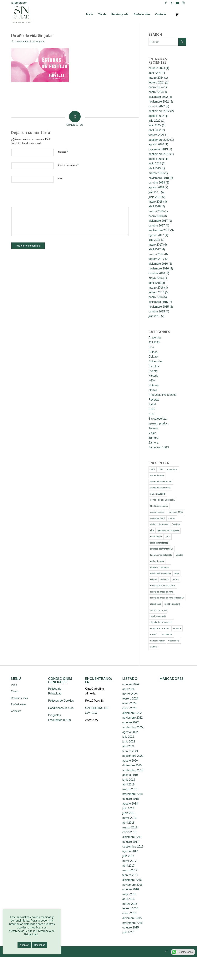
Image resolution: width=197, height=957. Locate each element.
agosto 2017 (156, 235)
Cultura (153, 352)
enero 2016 (156, 297)
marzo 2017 (156, 254)
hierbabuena (156, 536)
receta (176, 579)
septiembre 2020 (159, 139)
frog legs (176, 524)
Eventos (154, 366)
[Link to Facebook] (166, 3)
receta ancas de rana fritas (162, 585)
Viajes (152, 432)
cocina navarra (157, 512)
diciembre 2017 (158, 220)
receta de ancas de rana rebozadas (167, 598)
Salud (152, 404)
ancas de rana (157, 475)
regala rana (155, 604)
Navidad (179, 555)
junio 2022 (155, 125)
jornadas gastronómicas (161, 549)
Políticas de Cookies (61, 700)
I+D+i (152, 380)
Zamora (153, 437)
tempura (177, 628)
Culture (153, 356)
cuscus (172, 518)
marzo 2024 (156, 77)
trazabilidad (167, 634)
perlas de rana (157, 561)
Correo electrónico (68, 165)
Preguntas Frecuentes (162, 394)
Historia (153, 375)
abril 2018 (155, 206)
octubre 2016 (157, 273)
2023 (152, 469)
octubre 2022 (157, 106)
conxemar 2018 (175, 512)
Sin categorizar (158, 418)
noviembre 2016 (159, 268)
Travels (153, 428)
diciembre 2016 (158, 263)
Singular (40, 41)
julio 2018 (154, 192)
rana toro (164, 579)
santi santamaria (158, 616)
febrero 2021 (156, 134)
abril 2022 (155, 130)
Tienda (14, 691)
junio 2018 (155, 197)
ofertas (153, 390)
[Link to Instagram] (183, 3)
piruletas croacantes (159, 567)
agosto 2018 (156, 187)
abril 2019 (155, 168)
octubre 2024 (157, 68)
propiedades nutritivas (160, 573)
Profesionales (18, 704)
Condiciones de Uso (60, 708)
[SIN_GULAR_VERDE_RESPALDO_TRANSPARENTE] (21, 14)
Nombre (63, 151)
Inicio (14, 684)
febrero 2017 (156, 258)
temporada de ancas (159, 628)
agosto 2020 (156, 144)
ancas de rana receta (160, 487)
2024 (161, 469)
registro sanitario (172, 604)
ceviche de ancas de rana (162, 500)
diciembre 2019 (158, 149)
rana (176, 573)
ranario (153, 579)
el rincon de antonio (159, 524)
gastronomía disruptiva (168, 530)
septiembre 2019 (159, 154)
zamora (153, 647)
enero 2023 (156, 91)
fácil (152, 530)
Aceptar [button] (24, 945)
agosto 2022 (156, 115)
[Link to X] (171, 3)
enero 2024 (156, 87)
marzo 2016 (156, 287)
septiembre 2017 (159, 230)
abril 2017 (155, 249)
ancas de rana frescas (160, 481)
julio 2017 (154, 239)
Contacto (16, 711)
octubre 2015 (157, 311)
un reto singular (157, 641)
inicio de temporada (159, 543)
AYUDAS (154, 342)
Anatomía (155, 337)
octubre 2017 (157, 225)
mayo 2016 (156, 277)
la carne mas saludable (161, 555)
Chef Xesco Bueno (159, 506)
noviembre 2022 (159, 101)
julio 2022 (154, 120)
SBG (152, 409)
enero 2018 (156, 216)
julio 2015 (154, 316)
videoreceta (173, 641)
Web (60, 178)
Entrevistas (156, 361)
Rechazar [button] (39, 945)
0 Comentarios (21, 41)
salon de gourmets (159, 610)
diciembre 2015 (158, 301)
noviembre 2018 (159, 177)
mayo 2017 (156, 244)
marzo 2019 (156, 173)
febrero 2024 (156, 82)
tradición (154, 634)
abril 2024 (155, 72)
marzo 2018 (156, 211)
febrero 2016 (156, 292)
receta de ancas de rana (161, 592)
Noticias (154, 385)
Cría (151, 347)
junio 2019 (155, 163)
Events (153, 371)
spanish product (159, 423)
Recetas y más (19, 698)
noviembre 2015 (159, 306)
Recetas (154, 399)
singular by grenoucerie (161, 622)
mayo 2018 (156, 201)
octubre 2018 (157, 182)
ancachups (172, 469)
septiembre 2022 (159, 111)
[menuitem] (89, 14)
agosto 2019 (156, 158)
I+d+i (167, 536)
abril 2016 (155, 282)
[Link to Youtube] (177, 3)
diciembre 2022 (158, 96)
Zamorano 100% (159, 447)
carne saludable (157, 494)
